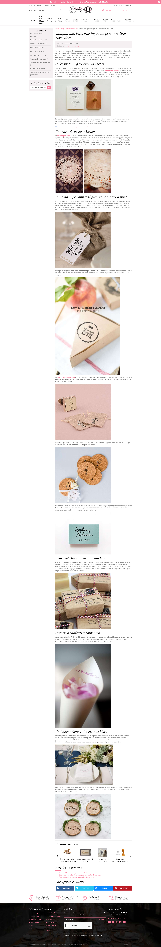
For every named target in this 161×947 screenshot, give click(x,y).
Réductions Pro (52, 913)
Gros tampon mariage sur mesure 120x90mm (68, 860)
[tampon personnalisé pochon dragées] (83, 412)
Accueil (57, 28)
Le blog (134, 20)
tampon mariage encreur (66, 377)
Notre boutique (35, 913)
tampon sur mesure (112, 70)
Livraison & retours (49, 5)
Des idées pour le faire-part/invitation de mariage (76, 877)
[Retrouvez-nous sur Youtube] (124, 922)
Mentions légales (56, 944)
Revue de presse (52, 925)
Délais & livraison (35, 916)
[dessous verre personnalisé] (83, 475)
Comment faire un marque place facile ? (73, 873)
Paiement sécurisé (36, 919)
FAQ (32, 925)
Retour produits (35, 922)
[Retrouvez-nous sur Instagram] (117, 922)
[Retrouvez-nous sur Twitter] (113, 922)
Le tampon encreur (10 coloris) (85, 860)
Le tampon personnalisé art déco (120, 860)
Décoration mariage (71, 28)
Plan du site (80, 944)
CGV (32, 929)
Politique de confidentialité (68, 944)
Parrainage (51, 919)
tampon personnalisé (64, 136)
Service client (128, 5)
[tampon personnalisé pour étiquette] (83, 240)
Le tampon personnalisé (102, 860)
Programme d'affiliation (54, 916)
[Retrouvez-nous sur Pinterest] (120, 922)
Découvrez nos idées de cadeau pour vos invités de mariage (80, 875)
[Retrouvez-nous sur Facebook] (109, 922)
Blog (62, 28)
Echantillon (51, 922)
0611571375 (118, 5)
